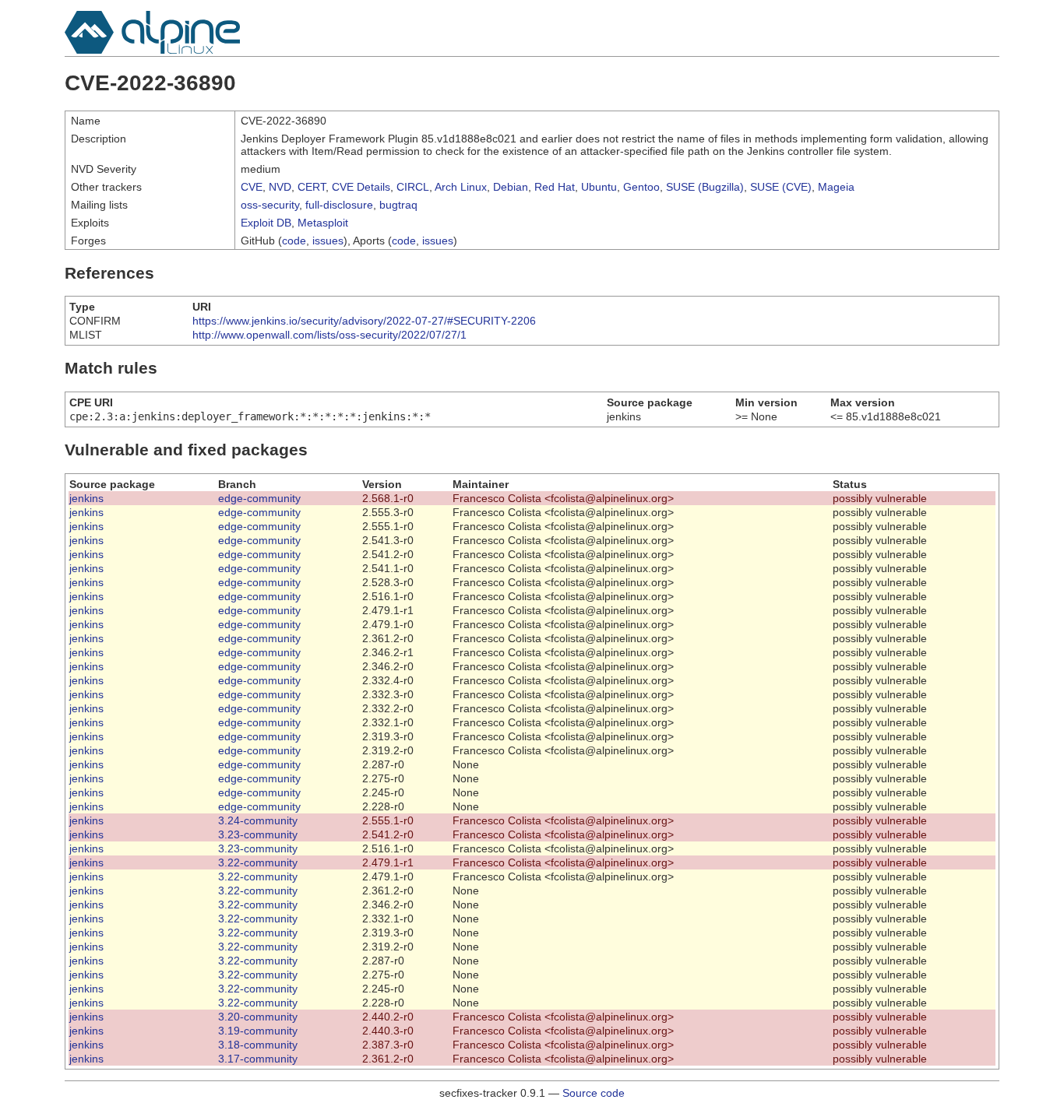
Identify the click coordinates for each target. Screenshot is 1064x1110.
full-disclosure (339, 204)
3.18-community (258, 1044)
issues (328, 240)
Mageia (836, 187)
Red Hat (554, 187)
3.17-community (258, 1058)
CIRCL (412, 187)
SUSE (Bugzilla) (705, 187)
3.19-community (258, 1030)
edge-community (259, 498)
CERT (312, 187)
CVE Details (361, 187)
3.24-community (258, 820)
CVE (251, 187)
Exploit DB (266, 222)
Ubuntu (599, 187)
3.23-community (258, 834)
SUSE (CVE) (781, 187)
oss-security (270, 204)
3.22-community (258, 862)
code (294, 240)
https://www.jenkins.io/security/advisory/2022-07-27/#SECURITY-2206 (364, 320)
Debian (510, 187)
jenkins (86, 498)
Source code (593, 1093)
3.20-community (258, 1016)
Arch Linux (461, 187)
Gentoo (641, 187)
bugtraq (398, 204)
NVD (280, 187)
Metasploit (323, 222)
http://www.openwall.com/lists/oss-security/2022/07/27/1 (329, 334)
